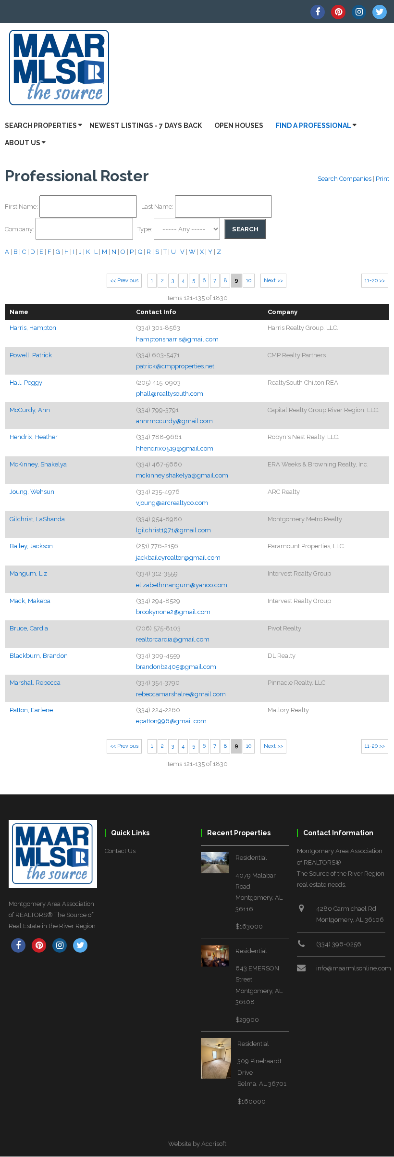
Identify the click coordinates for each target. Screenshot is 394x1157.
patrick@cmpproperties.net (175, 366)
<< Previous (124, 280)
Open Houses (238, 125)
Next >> (273, 280)
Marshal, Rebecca (35, 682)
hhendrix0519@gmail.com (174, 448)
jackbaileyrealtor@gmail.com (178, 557)
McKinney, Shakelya (38, 464)
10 (248, 280)
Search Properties (41, 125)
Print (382, 178)
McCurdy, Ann (30, 410)
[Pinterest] (338, 12)
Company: (20, 229)
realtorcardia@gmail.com (172, 639)
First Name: (22, 206)
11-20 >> (375, 280)
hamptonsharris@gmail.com (177, 339)
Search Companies (344, 178)
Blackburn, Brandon (39, 655)
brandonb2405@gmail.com (176, 666)
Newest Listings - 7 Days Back (145, 125)
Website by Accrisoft (197, 1143)
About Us (22, 143)
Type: (145, 229)
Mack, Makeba (30, 600)
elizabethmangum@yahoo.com (181, 585)
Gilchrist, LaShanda (37, 519)
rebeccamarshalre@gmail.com (181, 694)
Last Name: (158, 206)
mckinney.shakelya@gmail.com (182, 475)
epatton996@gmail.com (171, 721)
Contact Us (120, 851)
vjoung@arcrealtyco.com (172, 502)
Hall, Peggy (26, 382)
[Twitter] (379, 12)
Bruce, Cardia (29, 628)
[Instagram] (359, 12)
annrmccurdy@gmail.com (174, 421)
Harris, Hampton (33, 327)
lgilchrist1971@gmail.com (173, 530)
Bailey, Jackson (31, 546)
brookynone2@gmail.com (173, 612)
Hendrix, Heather (34, 436)
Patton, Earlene (31, 710)
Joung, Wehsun (32, 491)
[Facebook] (317, 12)
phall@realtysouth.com (169, 393)
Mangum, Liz (28, 573)
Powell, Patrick (31, 355)
